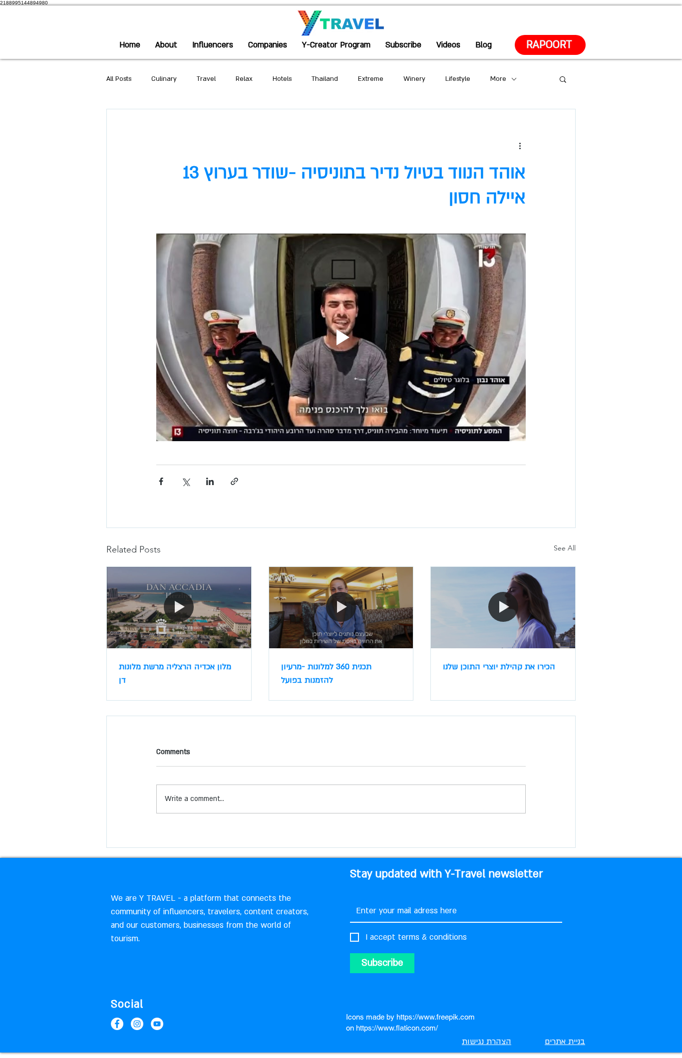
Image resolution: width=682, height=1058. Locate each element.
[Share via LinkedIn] (210, 481)
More (498, 78)
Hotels (282, 78)
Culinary (164, 78)
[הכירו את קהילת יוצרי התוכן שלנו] (503, 607)
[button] (563, 79)
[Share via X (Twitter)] (185, 481)
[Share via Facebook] (161, 481)
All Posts (118, 78)
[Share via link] (234, 481)
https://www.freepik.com (435, 1017)
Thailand (325, 78)
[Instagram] (137, 1024)
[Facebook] (117, 1024)
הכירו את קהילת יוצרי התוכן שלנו (499, 666)
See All (565, 547)
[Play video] (341, 337)
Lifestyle (457, 78)
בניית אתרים (565, 1041)
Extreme (370, 78)
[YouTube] (157, 1024)
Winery (414, 78)
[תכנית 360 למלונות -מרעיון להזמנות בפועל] (341, 607)
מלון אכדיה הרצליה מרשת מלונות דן (175, 673)
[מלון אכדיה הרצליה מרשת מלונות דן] (179, 607)
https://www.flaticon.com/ (397, 1028)
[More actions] (520, 145)
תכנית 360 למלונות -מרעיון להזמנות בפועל (326, 673)
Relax (244, 78)
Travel (206, 78)
